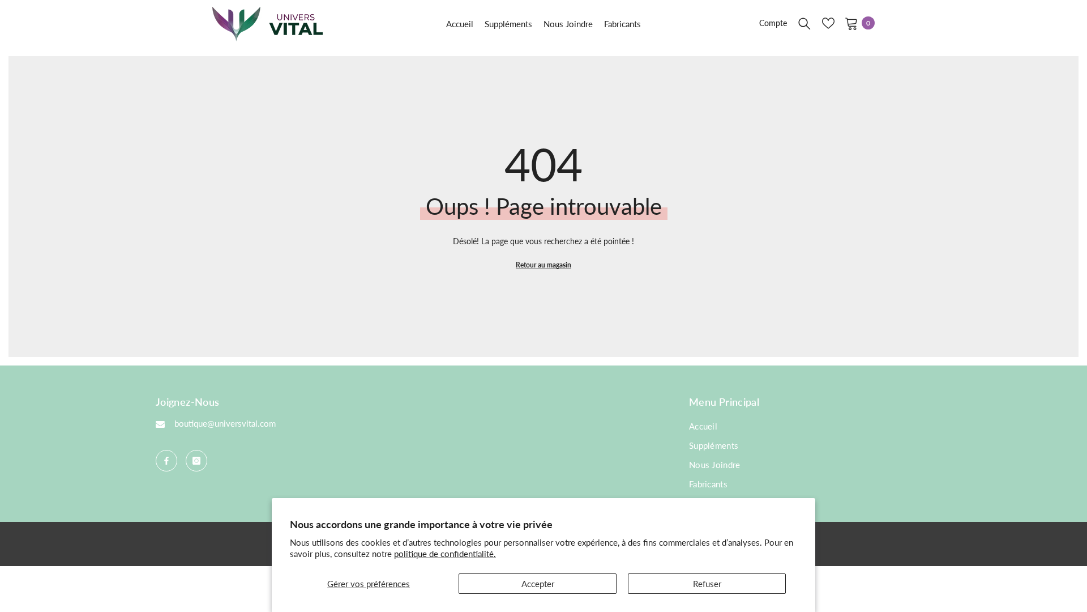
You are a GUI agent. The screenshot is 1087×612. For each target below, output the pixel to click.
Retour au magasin (543, 265)
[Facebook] (166, 460)
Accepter (537, 584)
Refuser (707, 584)
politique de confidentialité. (445, 554)
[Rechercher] (804, 23)
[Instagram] (196, 460)
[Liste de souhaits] (828, 23)
